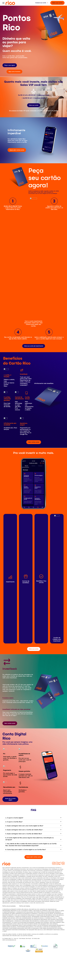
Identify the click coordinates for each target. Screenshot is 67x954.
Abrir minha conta (33, 442)
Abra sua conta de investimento (33, 346)
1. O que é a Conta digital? (14, 818)
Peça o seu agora (9, 65)
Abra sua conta (57, 3)
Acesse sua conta (40, 2)
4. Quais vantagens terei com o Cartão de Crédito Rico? (24, 830)
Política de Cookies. (24, 906)
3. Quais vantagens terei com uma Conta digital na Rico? (24, 826)
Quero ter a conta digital (10, 799)
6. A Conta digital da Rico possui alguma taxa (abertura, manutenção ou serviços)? (29, 838)
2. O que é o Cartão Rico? (13, 822)
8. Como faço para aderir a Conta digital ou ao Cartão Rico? (25, 849)
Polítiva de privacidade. (9, 906)
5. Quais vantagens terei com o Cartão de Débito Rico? (23, 834)
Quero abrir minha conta (17, 150)
